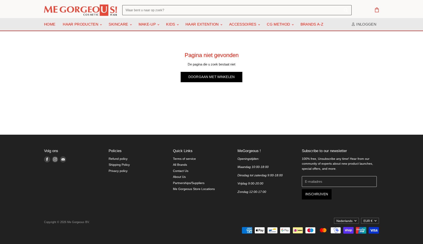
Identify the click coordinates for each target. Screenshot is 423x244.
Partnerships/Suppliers (188, 183)
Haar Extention (203, 24)
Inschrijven (316, 194)
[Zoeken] (346, 10)
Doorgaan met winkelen (211, 77)
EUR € (368, 221)
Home (49, 24)
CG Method (279, 24)
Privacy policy (118, 171)
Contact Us (180, 171)
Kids (171, 24)
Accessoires (243, 24)
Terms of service (184, 158)
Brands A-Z (312, 24)
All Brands (180, 164)
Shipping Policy (119, 164)
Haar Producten (81, 24)
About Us (179, 177)
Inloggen (365, 24)
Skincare (119, 24)
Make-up (148, 24)
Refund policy (118, 158)
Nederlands (344, 221)
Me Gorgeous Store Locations (194, 189)
